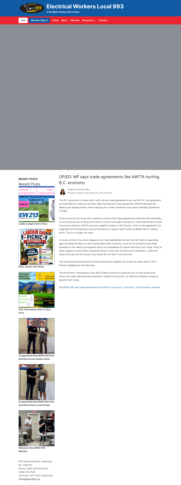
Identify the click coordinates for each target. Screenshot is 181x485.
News (64, 20)
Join (23, 20)
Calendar (75, 20)
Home (55, 20)
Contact (103, 20)
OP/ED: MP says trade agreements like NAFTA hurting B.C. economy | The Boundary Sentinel (111, 287)
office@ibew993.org (29, 479)
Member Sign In (39, 20)
